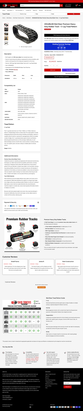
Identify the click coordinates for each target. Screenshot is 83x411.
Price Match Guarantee (50, 380)
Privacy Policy (48, 385)
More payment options (70, 73)
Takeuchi (36, 358)
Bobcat (37, 357)
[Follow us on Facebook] (30, 407)
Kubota (32, 358)
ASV (27, 361)
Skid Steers (9, 10)
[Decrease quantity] (50, 65)
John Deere (28, 360)
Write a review (41, 287)
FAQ (46, 387)
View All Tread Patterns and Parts (61, 76)
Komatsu (33, 360)
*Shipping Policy (48, 381)
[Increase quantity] (57, 65)
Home (3, 10)
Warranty (16, 69)
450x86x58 (28, 17)
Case (37, 360)
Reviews (41, 10)
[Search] (61, 5)
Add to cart (52, 70)
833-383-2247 (48, 10)
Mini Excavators (19, 10)
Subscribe (67, 386)
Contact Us (28, 10)
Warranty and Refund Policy (51, 383)
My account (68, 6)
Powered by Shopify (6, 406)
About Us (35, 10)
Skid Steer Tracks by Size (18, 17)
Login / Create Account (50, 374)
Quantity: (46, 65)
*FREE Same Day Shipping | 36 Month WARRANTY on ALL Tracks (41, 1)
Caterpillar (28, 358)
